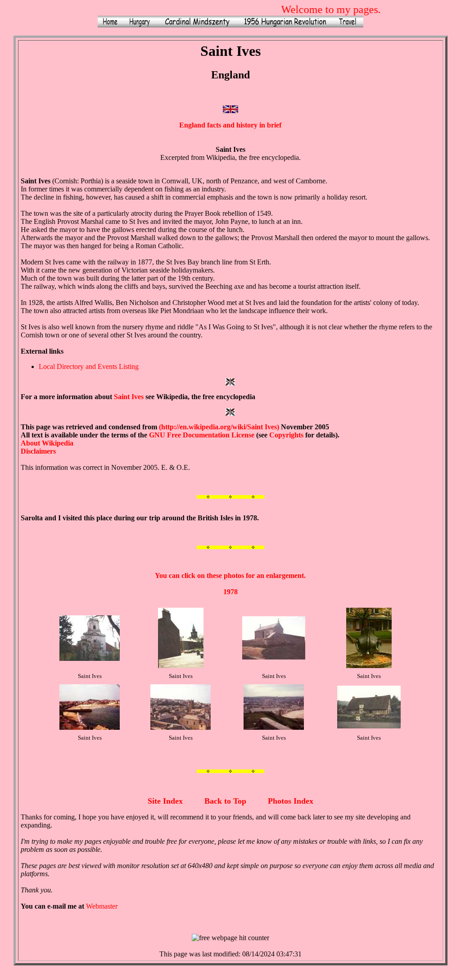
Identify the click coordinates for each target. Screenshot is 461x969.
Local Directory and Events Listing (89, 366)
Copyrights (286, 435)
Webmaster (102, 906)
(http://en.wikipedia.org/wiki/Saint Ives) (219, 427)
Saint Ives (129, 396)
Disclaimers (38, 451)
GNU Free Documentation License (201, 435)
